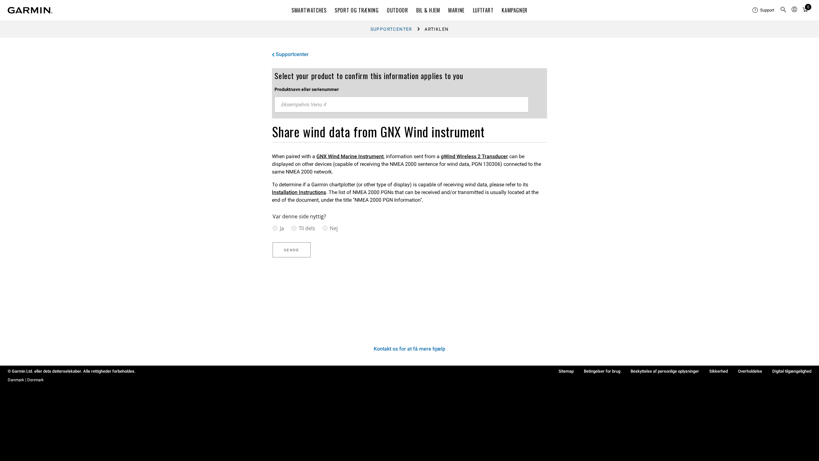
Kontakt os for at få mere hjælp (409, 349)
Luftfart (483, 10)
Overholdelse (750, 371)
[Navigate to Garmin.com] (30, 10)
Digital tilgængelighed (791, 371)
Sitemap (566, 371)
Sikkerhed (718, 371)
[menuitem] (763, 10)
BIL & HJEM (428, 10)
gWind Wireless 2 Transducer (474, 156)
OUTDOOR (397, 10)
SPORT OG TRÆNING (356, 10)
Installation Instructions (299, 192)
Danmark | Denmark (26, 379)
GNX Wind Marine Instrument (350, 156)
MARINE (456, 10)
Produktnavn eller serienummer (306, 89)
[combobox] (401, 105)
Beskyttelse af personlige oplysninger (665, 371)
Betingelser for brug (602, 371)
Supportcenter (391, 29)
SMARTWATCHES (309, 10)
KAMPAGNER (515, 10)
